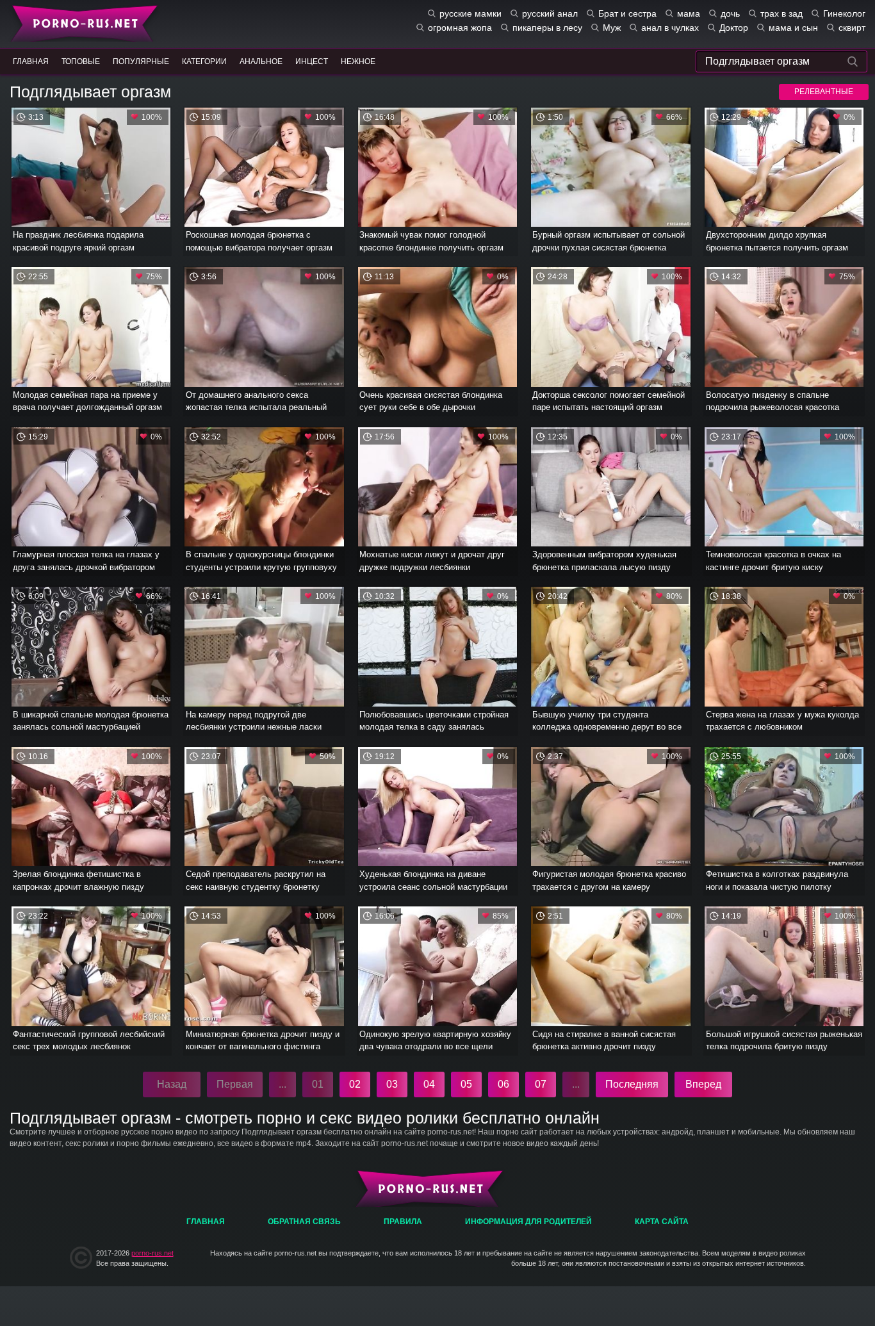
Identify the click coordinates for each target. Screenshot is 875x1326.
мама (688, 13)
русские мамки (470, 13)
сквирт (851, 27)
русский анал (550, 13)
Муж (612, 27)
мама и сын (793, 27)
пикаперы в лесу (547, 27)
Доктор (733, 27)
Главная (81, 22)
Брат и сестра (627, 13)
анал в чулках (670, 27)
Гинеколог (844, 13)
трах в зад (781, 13)
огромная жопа (460, 27)
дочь (730, 13)
